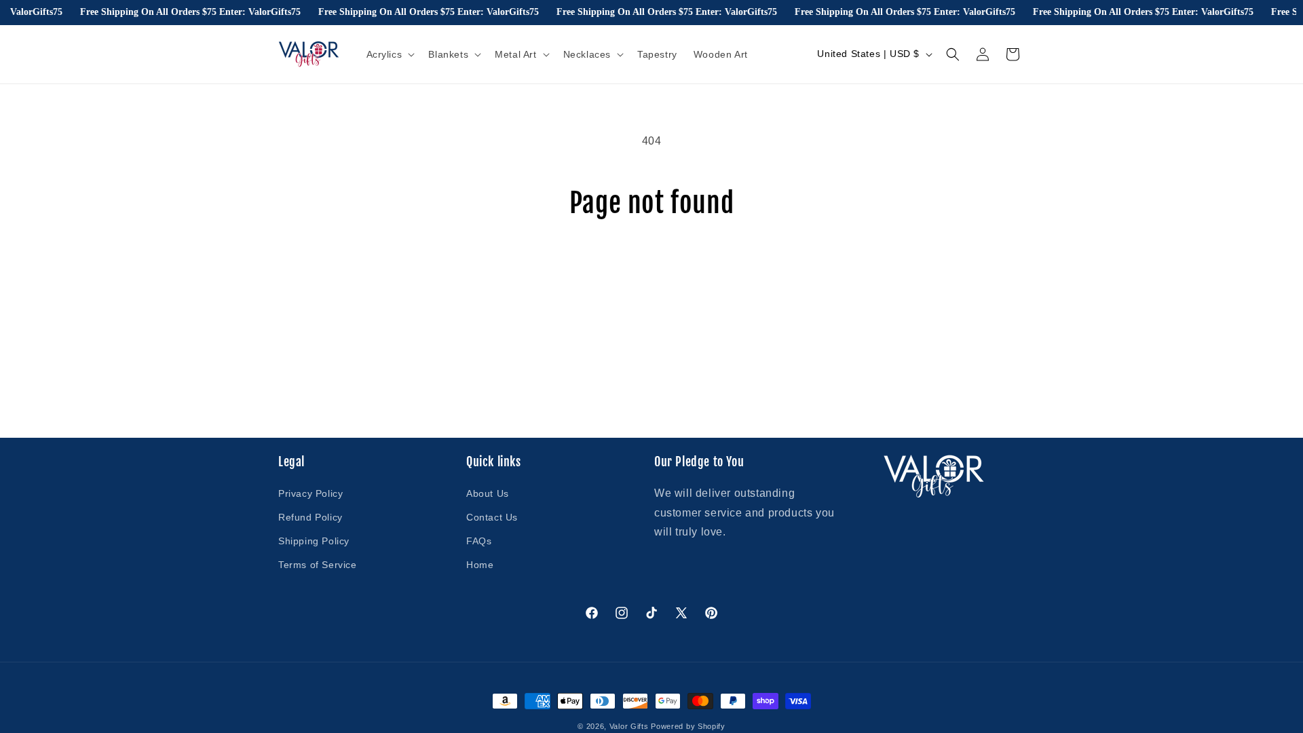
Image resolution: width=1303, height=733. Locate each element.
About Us (487, 493)
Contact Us (492, 517)
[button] (389, 54)
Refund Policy (310, 517)
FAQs (478, 540)
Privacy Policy (310, 493)
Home (479, 564)
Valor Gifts (629, 726)
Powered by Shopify (688, 726)
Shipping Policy (314, 540)
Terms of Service (317, 564)
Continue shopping (651, 270)
